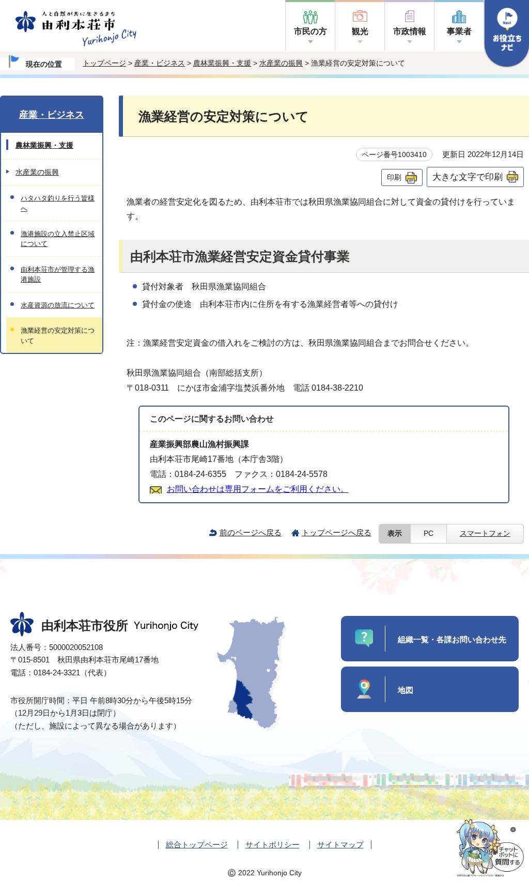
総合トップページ (197, 844)
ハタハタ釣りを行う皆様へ (58, 203)
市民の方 (310, 31)
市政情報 (409, 31)
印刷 (394, 177)
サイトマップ (340, 844)
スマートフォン (485, 533)
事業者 (459, 31)
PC (428, 533)
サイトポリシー (272, 844)
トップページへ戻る (336, 532)
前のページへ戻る (251, 532)
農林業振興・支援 (222, 63)
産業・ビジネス (159, 63)
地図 (405, 690)
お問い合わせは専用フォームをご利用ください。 (258, 489)
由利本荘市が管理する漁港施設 (58, 274)
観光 (360, 31)
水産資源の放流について (58, 305)
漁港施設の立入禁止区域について (58, 238)
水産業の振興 (281, 63)
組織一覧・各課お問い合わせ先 (452, 639)
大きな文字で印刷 (467, 177)
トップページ (104, 63)
